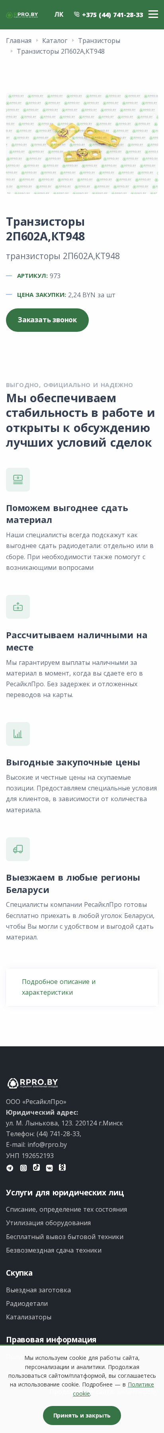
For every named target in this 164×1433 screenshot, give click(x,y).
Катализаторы (28, 1317)
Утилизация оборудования (48, 1222)
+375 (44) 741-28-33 (111, 14)
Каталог (54, 40)
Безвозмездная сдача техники (54, 1250)
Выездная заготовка (38, 1290)
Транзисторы (99, 40)
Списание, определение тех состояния (66, 1209)
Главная (18, 40)
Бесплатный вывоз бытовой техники (64, 1236)
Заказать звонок (47, 319)
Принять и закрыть (82, 1415)
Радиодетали (27, 1303)
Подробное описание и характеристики (59, 987)
